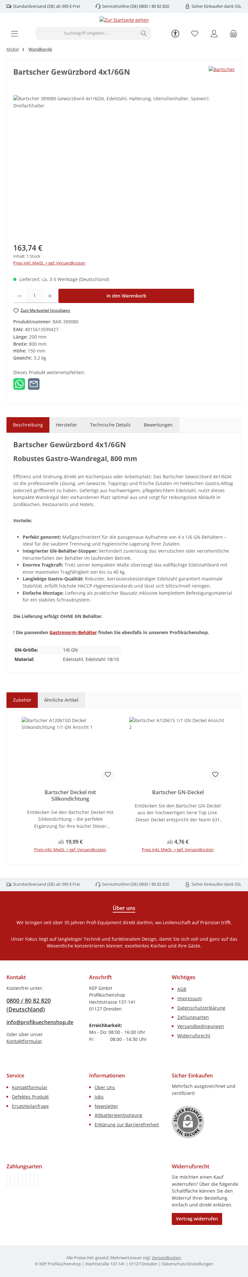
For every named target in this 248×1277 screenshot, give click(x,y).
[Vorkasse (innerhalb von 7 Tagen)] (10, 1181)
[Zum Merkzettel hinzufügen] (107, 775)
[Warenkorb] (233, 33)
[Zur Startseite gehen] (124, 20)
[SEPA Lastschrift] (37, 1181)
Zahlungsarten (193, 1017)
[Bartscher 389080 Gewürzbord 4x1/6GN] (123, 164)
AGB (181, 989)
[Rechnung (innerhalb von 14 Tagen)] (6, 1181)
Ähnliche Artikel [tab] (61, 700)
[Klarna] (14, 1181)
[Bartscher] (222, 69)
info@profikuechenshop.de (39, 1022)
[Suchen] (144, 33)
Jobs (99, 1097)
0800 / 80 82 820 (153, 6)
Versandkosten (166, 1258)
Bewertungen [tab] (158, 425)
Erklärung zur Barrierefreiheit (127, 1124)
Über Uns (105, 1087)
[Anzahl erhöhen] (50, 296)
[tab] (27, 425)
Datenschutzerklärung (201, 1008)
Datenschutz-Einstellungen (187, 1264)
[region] (124, 164)
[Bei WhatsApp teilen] (19, 383)
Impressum (189, 998)
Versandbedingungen (200, 1026)
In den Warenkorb (126, 296)
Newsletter (106, 1106)
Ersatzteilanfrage (30, 1106)
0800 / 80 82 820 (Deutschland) (28, 1005)
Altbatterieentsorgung (118, 1115)
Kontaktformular (24, 1041)
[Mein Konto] (214, 33)
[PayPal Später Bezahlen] (22, 1181)
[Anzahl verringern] (19, 296)
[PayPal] (18, 1181)
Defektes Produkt (30, 1097)
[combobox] (86, 33)
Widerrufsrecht (193, 1036)
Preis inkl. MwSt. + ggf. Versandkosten (49, 263)
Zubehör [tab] (22, 700)
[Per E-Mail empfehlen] (33, 383)
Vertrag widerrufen (197, 1219)
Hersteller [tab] (66, 425)
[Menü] (14, 33)
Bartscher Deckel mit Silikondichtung (70, 795)
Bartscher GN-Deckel (178, 792)
